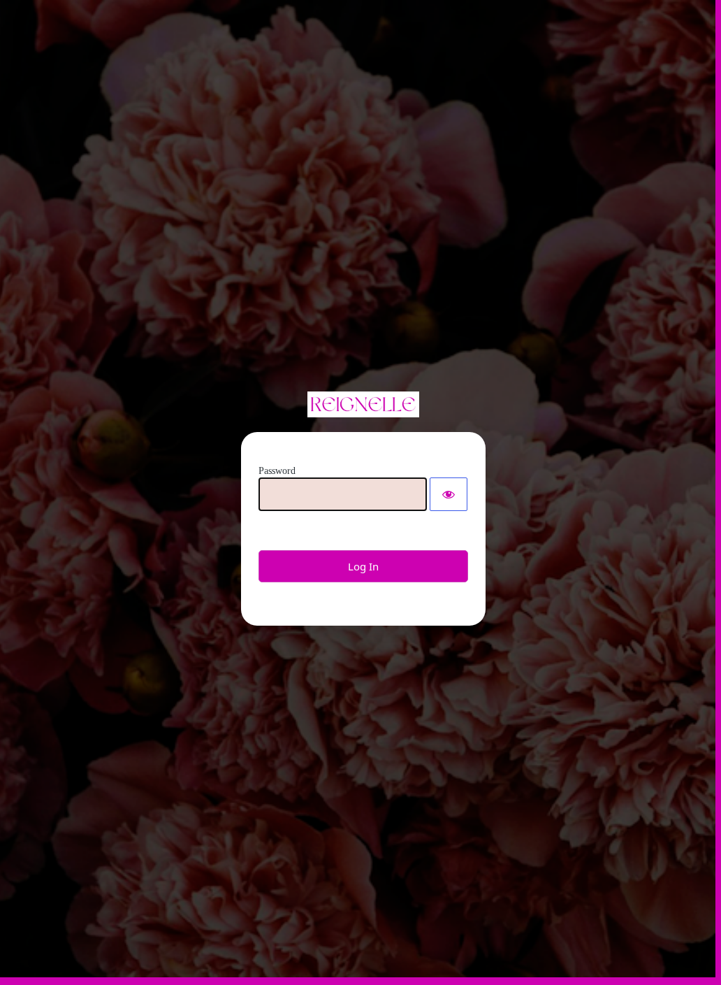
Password (277, 471)
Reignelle (363, 404)
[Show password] (448, 494)
